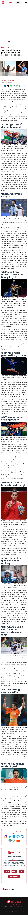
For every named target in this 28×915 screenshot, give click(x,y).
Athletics (5, 47)
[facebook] (5, 86)
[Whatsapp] (11, 86)
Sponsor (14, 860)
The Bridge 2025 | (8, 911)
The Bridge (19, 831)
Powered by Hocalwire (19, 911)
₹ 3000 (14, 871)
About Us (12, 906)
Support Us (19, 906)
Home (3, 42)
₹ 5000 (7, 871)
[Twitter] (8, 86)
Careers (3, 908)
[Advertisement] (14, 23)
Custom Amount (14, 877)
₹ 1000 (21, 871)
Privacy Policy (4, 906)
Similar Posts (9, 889)
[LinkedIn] (14, 86)
